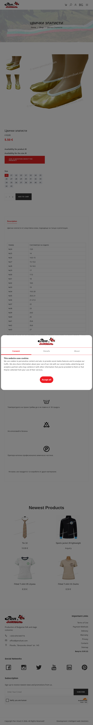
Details (46, 351)
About (77, 351)
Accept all (46, 379)
